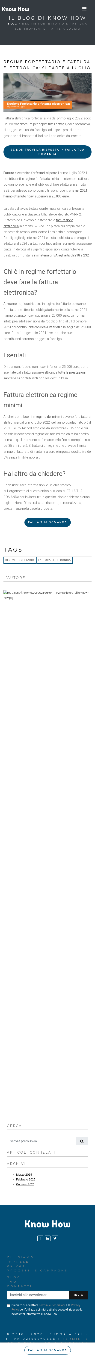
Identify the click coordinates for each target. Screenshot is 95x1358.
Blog (12, 23)
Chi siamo (20, 1257)
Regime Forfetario (19, 560)
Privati (17, 1266)
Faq (12, 1281)
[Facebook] (40, 1238)
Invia (78, 1295)
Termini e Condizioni (52, 1305)
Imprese (18, 1261)
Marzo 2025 (24, 1174)
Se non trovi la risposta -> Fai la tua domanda (48, 152)
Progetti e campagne (37, 1270)
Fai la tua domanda (47, 522)
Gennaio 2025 (25, 1184)
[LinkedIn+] (47, 1238)
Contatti (19, 1286)
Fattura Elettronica (54, 560)
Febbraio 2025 (25, 1179)
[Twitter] (55, 1238)
